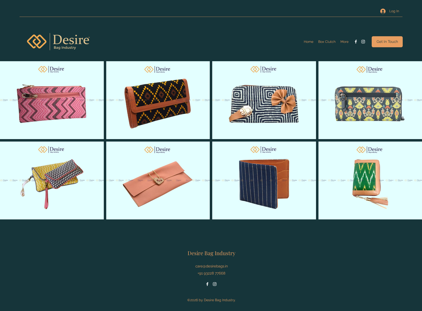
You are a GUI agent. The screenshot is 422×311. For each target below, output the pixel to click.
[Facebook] (355, 41)
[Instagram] (363, 41)
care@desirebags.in (211, 266)
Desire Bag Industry (211, 253)
